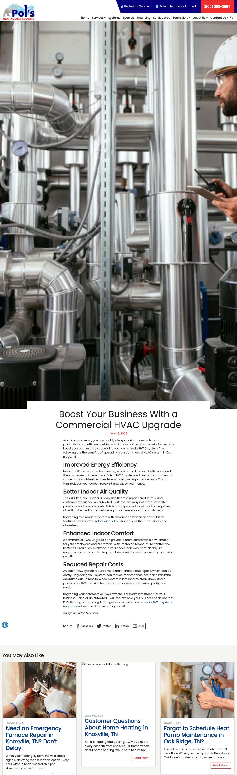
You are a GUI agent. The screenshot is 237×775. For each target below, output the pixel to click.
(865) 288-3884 (217, 6)
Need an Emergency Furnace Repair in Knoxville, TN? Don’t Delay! (33, 738)
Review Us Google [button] (136, 6)
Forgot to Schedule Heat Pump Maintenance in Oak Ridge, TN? (196, 734)
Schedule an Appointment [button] (177, 6)
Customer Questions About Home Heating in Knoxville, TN (116, 727)
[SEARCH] (232, 16)
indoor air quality (106, 521)
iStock (94, 613)
